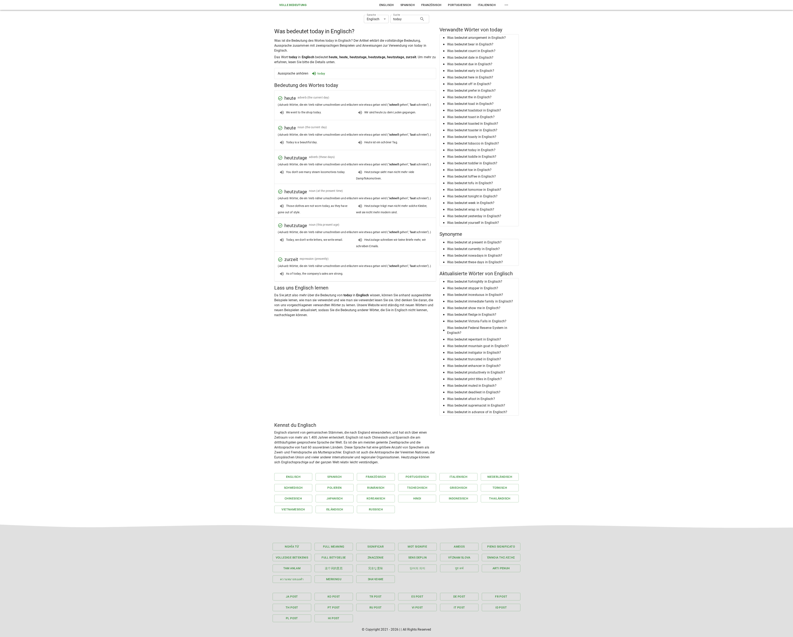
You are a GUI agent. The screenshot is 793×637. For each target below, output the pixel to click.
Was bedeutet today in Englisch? (471, 150)
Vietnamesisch (293, 509)
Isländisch (334, 509)
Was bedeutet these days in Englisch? (475, 262)
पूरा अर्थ (459, 568)
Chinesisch (293, 498)
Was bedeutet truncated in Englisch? (474, 359)
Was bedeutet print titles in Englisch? (474, 379)
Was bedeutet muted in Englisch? (471, 386)
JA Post (292, 596)
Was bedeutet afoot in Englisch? (471, 399)
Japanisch (334, 498)
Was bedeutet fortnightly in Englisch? (474, 282)
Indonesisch (458, 498)
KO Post (334, 596)
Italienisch (487, 5)
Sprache (371, 14)
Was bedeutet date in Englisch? (470, 57)
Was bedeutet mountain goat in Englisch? (478, 346)
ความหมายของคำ (292, 579)
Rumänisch (376, 487)
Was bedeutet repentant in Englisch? (474, 339)
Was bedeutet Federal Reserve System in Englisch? (477, 330)
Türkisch (500, 487)
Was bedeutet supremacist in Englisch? (476, 405)
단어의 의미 (417, 568)
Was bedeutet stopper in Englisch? (472, 288)
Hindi (417, 498)
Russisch (376, 509)
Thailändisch (499, 498)
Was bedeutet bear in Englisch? (470, 44)
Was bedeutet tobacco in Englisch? (473, 143)
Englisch (386, 5)
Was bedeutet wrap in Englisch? (470, 209)
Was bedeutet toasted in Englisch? (472, 124)
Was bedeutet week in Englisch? (471, 203)
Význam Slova (459, 557)
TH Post (292, 607)
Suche (396, 14)
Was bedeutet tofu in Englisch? (470, 183)
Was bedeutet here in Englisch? (470, 77)
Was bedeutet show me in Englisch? (473, 308)
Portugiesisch (459, 5)
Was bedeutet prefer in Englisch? (471, 91)
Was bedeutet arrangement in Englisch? (476, 38)
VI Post (417, 607)
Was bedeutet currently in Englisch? (473, 249)
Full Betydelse (334, 557)
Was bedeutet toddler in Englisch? (472, 163)
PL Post (292, 618)
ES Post (417, 596)
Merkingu (333, 579)
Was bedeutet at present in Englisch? (474, 242)
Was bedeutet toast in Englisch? (471, 117)
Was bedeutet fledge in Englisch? (471, 315)
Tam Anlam (292, 568)
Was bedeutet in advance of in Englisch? (477, 412)
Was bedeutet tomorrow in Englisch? (474, 190)
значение (375, 579)
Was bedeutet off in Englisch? (469, 84)
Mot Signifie (417, 546)
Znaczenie (376, 557)
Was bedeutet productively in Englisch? (476, 372)
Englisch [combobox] (373, 19)
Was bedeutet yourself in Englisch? (473, 223)
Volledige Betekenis (292, 557)
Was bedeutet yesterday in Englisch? (474, 216)
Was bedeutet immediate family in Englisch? (480, 301)
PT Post (334, 607)
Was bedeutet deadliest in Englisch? (473, 392)
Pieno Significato (501, 546)
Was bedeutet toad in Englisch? (470, 104)
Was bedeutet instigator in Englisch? (474, 353)
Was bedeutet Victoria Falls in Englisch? (476, 321)
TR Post (375, 596)
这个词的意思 (334, 568)
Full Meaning (333, 546)
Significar (375, 546)
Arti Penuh (501, 568)
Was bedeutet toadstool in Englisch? (474, 110)
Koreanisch (376, 498)
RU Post (375, 607)
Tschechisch (417, 487)
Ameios (459, 546)
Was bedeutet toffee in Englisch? (471, 176)
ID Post (501, 607)
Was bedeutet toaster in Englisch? (472, 130)
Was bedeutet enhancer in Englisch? (474, 366)
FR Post (501, 596)
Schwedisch (293, 487)
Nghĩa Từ (292, 546)
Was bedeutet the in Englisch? (469, 97)
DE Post (459, 596)
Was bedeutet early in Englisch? (470, 71)
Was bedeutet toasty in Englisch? (471, 137)
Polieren (334, 487)
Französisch (431, 5)
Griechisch (458, 487)
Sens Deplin (417, 557)
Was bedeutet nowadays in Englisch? (474, 255)
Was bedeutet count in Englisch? (471, 51)
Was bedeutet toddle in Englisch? (471, 157)
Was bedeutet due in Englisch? (469, 64)
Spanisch (407, 5)
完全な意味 (375, 568)
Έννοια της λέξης (501, 557)
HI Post (334, 618)
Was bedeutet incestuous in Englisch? (475, 295)
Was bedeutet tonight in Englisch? (472, 196)
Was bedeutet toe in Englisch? (469, 170)
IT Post (459, 607)
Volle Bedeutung (293, 5)
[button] (479, 37)
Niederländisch (499, 476)
